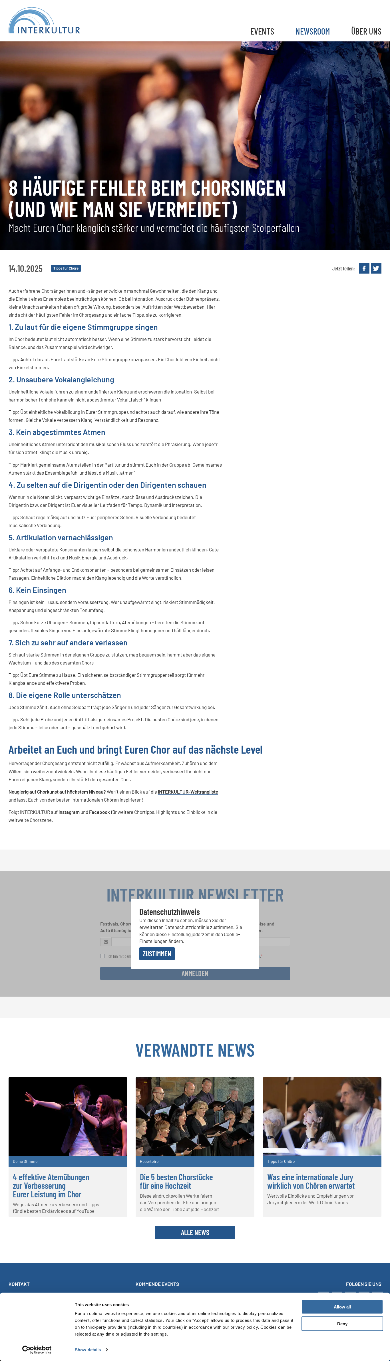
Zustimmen (157, 953)
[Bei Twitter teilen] (376, 268)
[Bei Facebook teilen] (364, 268)
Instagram (69, 812)
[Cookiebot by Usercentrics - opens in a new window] (37, 1350)
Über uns (366, 31)
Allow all (342, 1306)
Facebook (99, 812)
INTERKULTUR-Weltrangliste (188, 791)
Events (262, 31)
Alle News (195, 1232)
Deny (342, 1323)
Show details (88, 1349)
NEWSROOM (312, 31)
